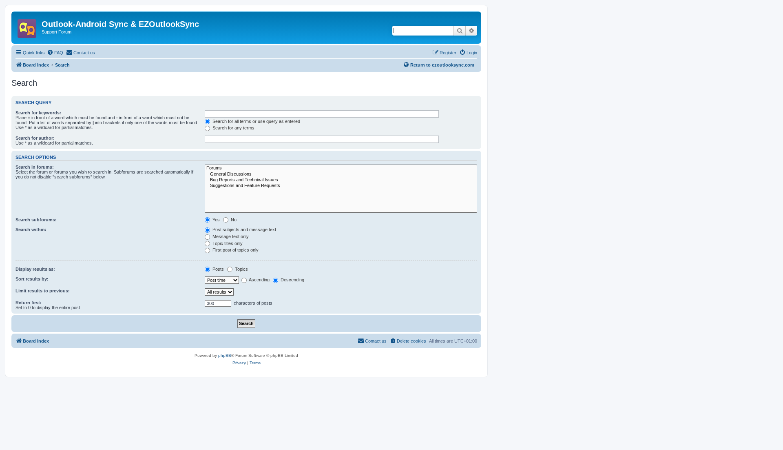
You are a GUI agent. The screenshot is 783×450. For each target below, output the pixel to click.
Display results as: (35, 269)
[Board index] (27, 26)
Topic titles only (227, 243)
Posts (217, 269)
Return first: (28, 302)
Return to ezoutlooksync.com (442, 64)
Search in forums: (34, 167)
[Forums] (341, 168)
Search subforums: (36, 219)
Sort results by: (32, 278)
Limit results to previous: (42, 290)
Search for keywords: (38, 112)
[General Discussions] (341, 174)
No (233, 219)
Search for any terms (232, 127)
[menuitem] (55, 53)
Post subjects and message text (243, 229)
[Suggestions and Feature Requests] (341, 186)
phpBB (224, 355)
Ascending (259, 279)
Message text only (230, 236)
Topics (241, 269)
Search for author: (35, 138)
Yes (215, 219)
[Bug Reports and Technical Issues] (341, 180)
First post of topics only (235, 249)
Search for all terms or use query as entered (255, 121)
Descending (291, 279)
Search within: (30, 229)
